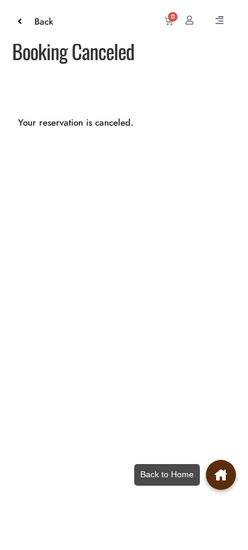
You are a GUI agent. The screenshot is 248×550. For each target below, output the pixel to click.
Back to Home (167, 474)
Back (37, 21)
